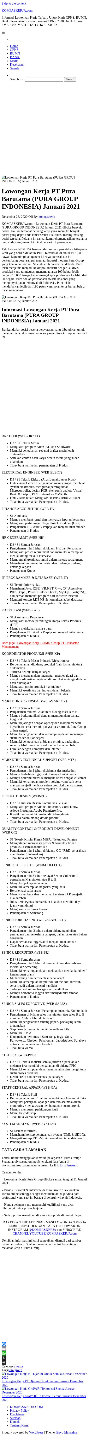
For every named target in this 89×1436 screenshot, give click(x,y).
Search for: (17, 79)
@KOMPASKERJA (42, 1229)
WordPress (36, 1432)
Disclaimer (17, 1414)
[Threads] (44, 1362)
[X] (44, 1357)
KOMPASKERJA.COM (26, 1407)
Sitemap (15, 1418)
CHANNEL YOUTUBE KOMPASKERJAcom (45, 1233)
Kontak (15, 1421)
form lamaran (68, 1165)
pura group (15, 1370)
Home (14, 46)
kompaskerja (46, 216)
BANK (15, 57)
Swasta (14, 68)
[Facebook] (44, 1344)
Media (14, 61)
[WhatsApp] (44, 1353)
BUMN (15, 53)
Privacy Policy (19, 1410)
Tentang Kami (19, 1425)
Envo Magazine (66, 1432)
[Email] (44, 1348)
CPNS (14, 49)
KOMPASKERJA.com (17, 10)
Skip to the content (14, 3)
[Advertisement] (44, 129)
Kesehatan (17, 64)
